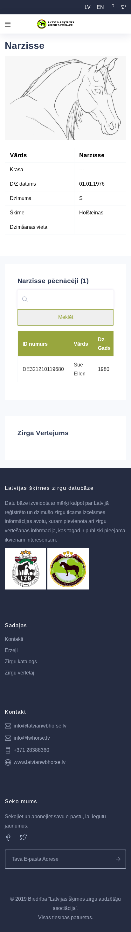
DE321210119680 (43, 369)
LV (88, 7)
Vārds (81, 344)
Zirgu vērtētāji (20, 672)
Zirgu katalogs (21, 661)
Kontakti (14, 639)
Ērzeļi (11, 650)
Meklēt (65, 317)
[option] (65, 98)
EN (100, 7)
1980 (103, 369)
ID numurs (35, 344)
